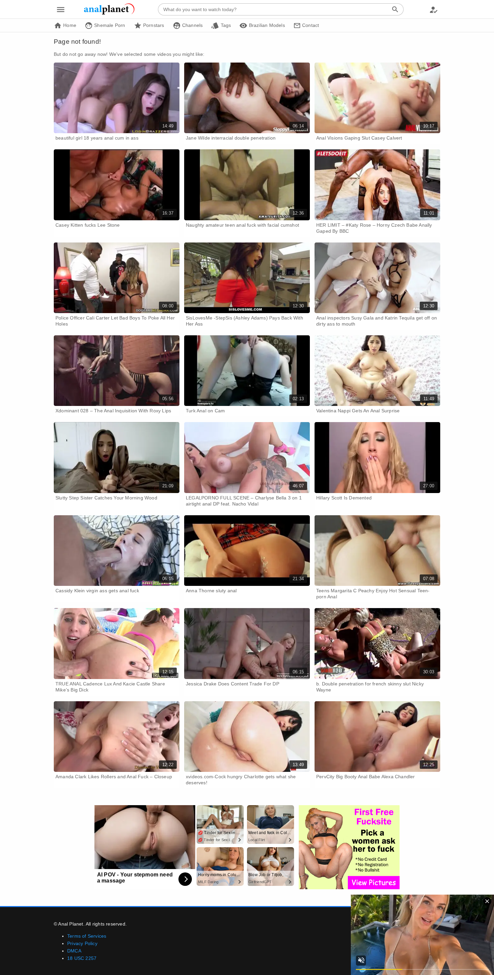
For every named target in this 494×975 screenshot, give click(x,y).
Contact (310, 25)
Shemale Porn (109, 25)
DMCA (74, 950)
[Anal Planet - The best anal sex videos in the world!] (109, 13)
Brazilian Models (266, 25)
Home (69, 25)
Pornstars (153, 25)
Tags (225, 25)
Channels (192, 25)
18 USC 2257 (81, 958)
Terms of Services (86, 936)
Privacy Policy (82, 943)
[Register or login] (433, 9)
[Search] (395, 9)
